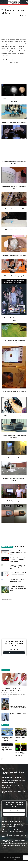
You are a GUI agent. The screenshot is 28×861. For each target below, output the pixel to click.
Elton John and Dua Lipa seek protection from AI (13, 846)
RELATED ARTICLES (7, 547)
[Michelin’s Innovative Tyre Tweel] (5, 702)
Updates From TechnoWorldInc (12, 821)
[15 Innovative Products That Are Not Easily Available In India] (14, 679)
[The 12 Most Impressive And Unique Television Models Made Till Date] (5, 559)
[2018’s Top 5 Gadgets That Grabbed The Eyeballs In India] (5, 566)
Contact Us (20, 855)
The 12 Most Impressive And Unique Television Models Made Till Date (18, 559)
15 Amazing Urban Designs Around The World (13, 791)
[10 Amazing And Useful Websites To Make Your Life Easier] (5, 552)
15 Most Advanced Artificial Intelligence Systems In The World (13, 781)
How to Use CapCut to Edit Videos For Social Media (12, 773)
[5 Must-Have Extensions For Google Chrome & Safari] (5, 573)
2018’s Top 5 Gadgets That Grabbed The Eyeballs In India (17, 566)
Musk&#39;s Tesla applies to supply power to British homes (12, 825)
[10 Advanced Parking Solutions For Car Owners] (21, 732)
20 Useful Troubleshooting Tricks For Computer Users (12, 786)
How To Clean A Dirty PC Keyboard (11, 777)
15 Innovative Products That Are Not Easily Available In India (12, 689)
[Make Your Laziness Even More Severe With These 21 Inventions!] (5, 707)
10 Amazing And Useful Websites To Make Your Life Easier (18, 552)
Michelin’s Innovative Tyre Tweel (18, 699)
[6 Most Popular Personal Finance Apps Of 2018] (5, 581)
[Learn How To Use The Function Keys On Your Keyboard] (7, 744)
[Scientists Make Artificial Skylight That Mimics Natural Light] (5, 589)
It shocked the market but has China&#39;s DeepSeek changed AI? (12, 830)
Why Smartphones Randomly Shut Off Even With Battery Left (20, 754)
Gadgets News (9, 6)
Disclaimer (14, 855)
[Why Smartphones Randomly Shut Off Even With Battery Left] (21, 747)
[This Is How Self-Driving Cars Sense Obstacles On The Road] (7, 732)
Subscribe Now (14, 653)
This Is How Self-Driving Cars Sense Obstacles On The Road (7, 739)
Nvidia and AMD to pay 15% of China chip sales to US (13, 835)
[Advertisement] (14, 28)
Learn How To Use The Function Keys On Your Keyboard (6, 749)
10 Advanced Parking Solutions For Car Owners (20, 739)
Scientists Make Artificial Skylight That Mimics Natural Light (18, 588)
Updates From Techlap (9, 769)
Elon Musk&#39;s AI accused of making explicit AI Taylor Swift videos (13, 841)
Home (2, 6)
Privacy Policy (8, 855)
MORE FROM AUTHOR (19, 547)
